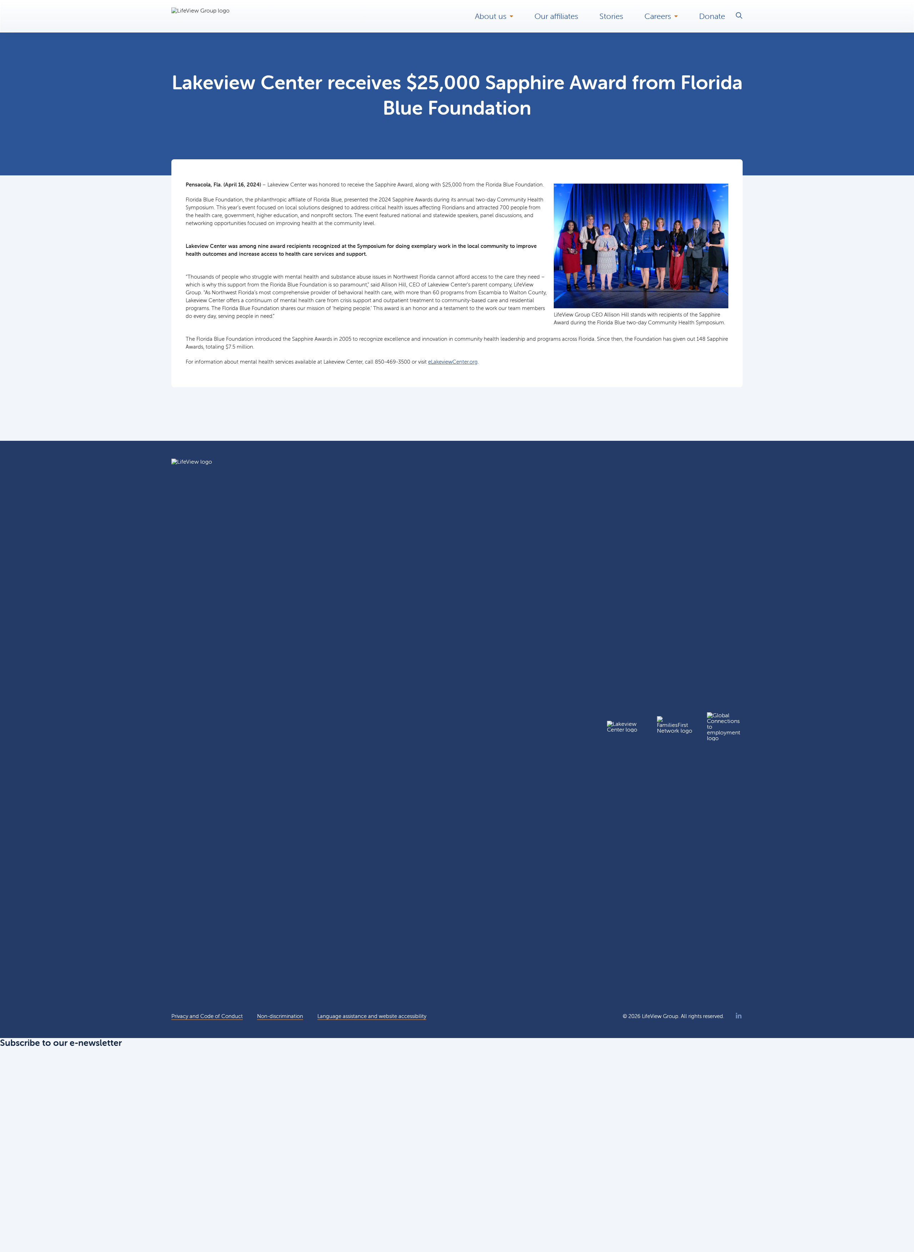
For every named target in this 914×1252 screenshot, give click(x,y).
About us (490, 16)
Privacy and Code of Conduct (207, 1016)
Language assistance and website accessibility (371, 1016)
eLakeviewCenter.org (453, 361)
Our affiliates (556, 16)
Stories (611, 16)
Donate (712, 16)
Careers (657, 16)
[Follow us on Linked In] (739, 1016)
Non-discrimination (280, 1016)
